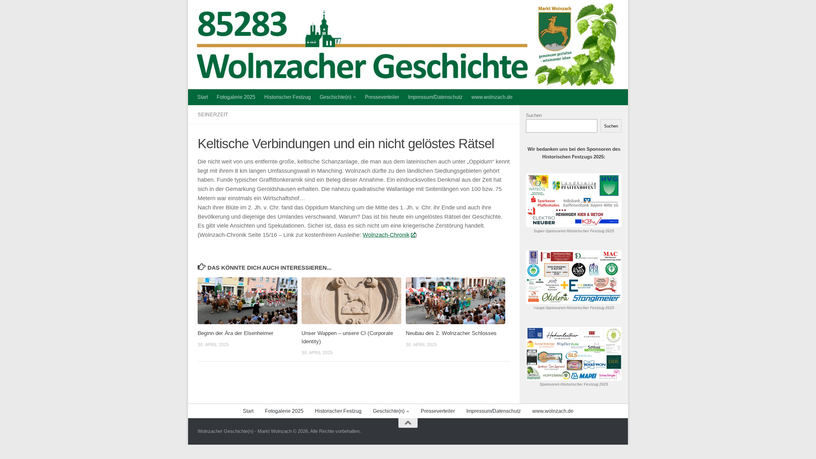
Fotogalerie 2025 (236, 97)
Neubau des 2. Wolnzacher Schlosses (451, 333)
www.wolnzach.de (492, 97)
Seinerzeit (213, 114)
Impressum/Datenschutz (435, 97)
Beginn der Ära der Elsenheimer (235, 333)
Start (202, 97)
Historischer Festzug (287, 97)
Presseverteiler (382, 97)
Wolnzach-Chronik (386, 235)
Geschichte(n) (335, 97)
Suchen (534, 115)
